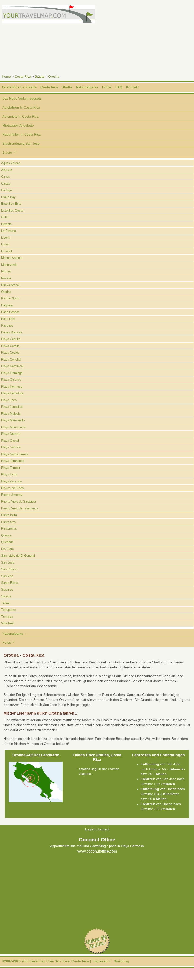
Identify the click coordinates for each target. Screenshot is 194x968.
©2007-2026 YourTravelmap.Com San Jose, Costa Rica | (46, 961)
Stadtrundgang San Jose (21, 143)
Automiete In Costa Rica (20, 116)
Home (6, 76)
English (90, 829)
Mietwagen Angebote (18, 125)
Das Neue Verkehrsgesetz (21, 98)
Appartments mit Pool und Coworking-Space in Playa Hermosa (97, 845)
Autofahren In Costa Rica (21, 107)
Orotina (53, 76)
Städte (39, 76)
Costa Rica (23, 76)
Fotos (107, 87)
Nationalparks (87, 87)
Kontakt (132, 87)
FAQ (118, 87)
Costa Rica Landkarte (19, 87)
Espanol (103, 829)
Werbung (121, 961)
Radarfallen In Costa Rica (21, 134)
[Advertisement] (146, 38)
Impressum (101, 961)
